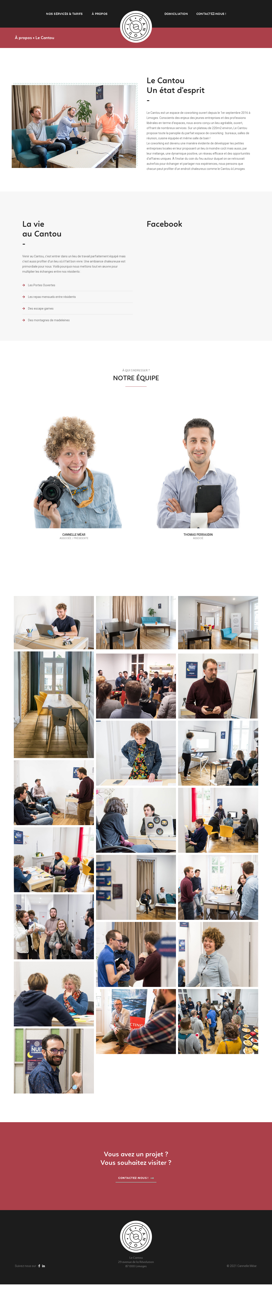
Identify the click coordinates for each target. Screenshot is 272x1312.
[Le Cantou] (136, 27)
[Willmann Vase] (54, 859)
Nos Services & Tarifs (64, 14)
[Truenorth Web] (218, 686)
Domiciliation (176, 14)
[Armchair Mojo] (54, 622)
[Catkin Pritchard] (54, 792)
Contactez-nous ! (211, 14)
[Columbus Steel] (218, 753)
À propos (100, 14)
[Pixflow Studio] (136, 820)
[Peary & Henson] (136, 753)
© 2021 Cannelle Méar (241, 1266)
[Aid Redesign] (218, 820)
